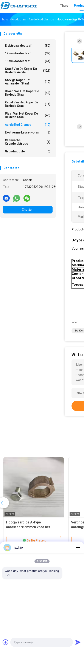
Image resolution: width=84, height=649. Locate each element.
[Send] (78, 642)
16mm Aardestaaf (27, 61)
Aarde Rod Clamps (27, 124)
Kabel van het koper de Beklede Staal (27, 104)
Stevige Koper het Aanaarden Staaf (27, 81)
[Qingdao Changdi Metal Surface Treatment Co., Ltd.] (19, 6)
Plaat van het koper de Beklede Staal (27, 115)
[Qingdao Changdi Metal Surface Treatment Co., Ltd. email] (6, 198)
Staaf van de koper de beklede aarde (27, 70)
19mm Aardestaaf (27, 53)
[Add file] (6, 642)
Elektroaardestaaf (27, 45)
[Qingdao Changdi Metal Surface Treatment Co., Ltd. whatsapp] (16, 198)
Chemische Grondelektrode (27, 141)
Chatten (27, 209)
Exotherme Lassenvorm (27, 132)
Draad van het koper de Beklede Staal (27, 92)
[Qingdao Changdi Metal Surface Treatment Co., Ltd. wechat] (26, 198)
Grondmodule (27, 151)
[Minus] (78, 547)
